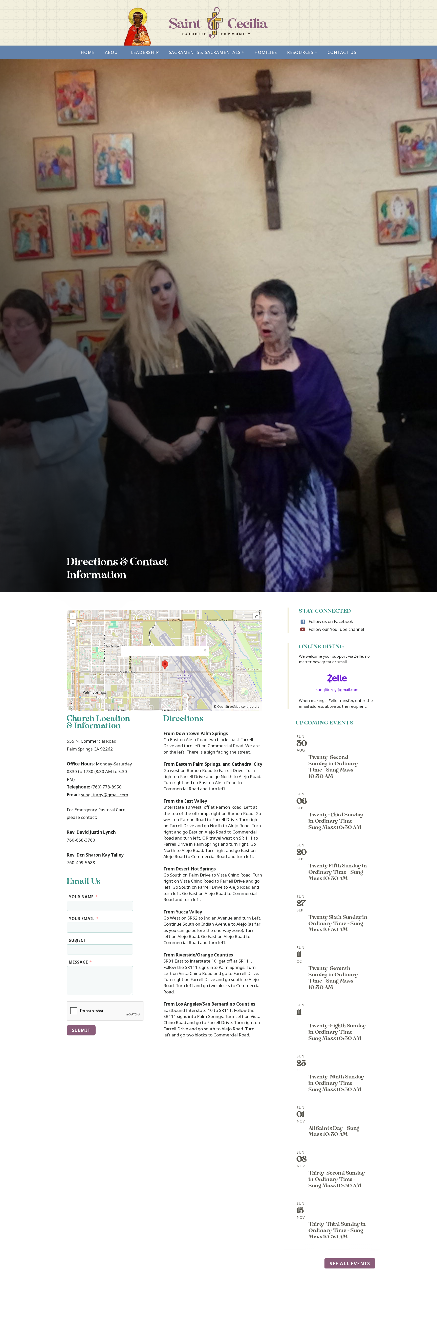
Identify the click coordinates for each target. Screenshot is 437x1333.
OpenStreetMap (229, 706)
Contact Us (341, 52)
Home (88, 52)
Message (80, 962)
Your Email (84, 918)
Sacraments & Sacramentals (207, 52)
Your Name (83, 896)
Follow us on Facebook (331, 621)
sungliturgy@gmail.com (104, 795)
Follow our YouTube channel (336, 629)
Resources (302, 52)
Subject (77, 940)
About (113, 52)
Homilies (265, 52)
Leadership (145, 52)
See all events (350, 1263)
